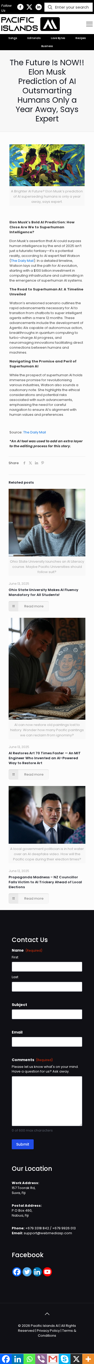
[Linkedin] (37, 1271)
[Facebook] (16, 1271)
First (15, 957)
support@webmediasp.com (48, 1233)
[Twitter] (27, 1271)
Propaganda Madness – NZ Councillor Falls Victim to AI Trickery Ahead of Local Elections (45, 882)
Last (15, 977)
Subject (19, 1004)
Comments (32, 1059)
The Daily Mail (22, 260)
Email (17, 1032)
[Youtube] (47, 1271)
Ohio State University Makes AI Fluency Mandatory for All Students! (43, 592)
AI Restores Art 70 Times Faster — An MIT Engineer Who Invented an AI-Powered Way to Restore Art (45, 758)
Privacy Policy (48, 1330)
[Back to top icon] (47, 1313)
